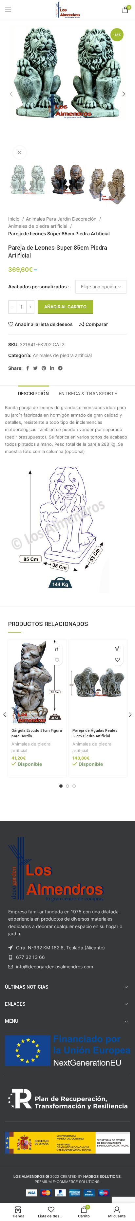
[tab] (33, 393)
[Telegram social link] (60, 368)
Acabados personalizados (37, 286)
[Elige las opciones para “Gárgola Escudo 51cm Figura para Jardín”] (57, 648)
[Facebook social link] (27, 368)
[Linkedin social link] (52, 368)
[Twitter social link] (35, 368)
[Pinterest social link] (44, 368)
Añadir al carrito (65, 306)
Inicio (14, 219)
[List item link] (67, 957)
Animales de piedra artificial (38, 226)
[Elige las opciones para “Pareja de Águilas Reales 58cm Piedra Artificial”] (118, 648)
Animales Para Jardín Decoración (62, 219)
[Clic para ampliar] (19, 152)
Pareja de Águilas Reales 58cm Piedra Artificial (94, 733)
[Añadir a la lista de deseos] (57, 660)
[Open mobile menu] (8, 9)
